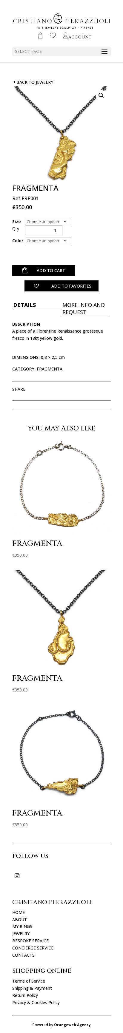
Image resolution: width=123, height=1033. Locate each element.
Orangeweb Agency (72, 1024)
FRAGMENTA (49, 369)
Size (16, 221)
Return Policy (25, 995)
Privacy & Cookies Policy (36, 1002)
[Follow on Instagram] (17, 876)
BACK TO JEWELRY (34, 82)
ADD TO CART (51, 270)
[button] (101, 95)
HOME (18, 912)
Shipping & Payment (32, 988)
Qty (15, 228)
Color (17, 240)
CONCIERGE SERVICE (32, 948)
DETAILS (24, 304)
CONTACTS (23, 955)
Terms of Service (28, 981)
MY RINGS (22, 926)
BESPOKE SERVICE (30, 941)
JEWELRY (21, 933)
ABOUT (19, 919)
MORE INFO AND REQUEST (83, 308)
